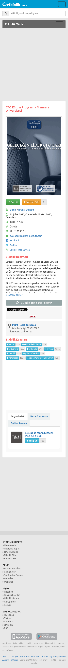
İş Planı (50, 349)
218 (41, 349)
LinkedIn (8, 625)
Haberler (8, 578)
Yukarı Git (5, 656)
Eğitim (13, 209)
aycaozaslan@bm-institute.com (26, 236)
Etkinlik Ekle (10, 555)
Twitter (13, 245)
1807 (57, 358)
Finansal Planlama (32, 344)
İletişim (15, 656)
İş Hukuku (32, 349)
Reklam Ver (10, 572)
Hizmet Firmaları (12, 568)
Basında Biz (10, 558)
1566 (57, 349)
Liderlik (11, 353)
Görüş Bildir (10, 601)
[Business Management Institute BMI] (17, 439)
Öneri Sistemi (11, 552)
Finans (11, 344)
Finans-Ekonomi (26, 209)
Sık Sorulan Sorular (13, 575)
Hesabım (8, 591)
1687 (22, 349)
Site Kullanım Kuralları (30, 656)
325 (42, 441)
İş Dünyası (13, 349)
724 (19, 353)
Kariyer (7, 605)
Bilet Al (14, 202)
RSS (6, 628)
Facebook (14, 240)
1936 (22, 358)
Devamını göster (14, 295)
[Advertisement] (34, 65)
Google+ (8, 621)
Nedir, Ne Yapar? (12, 548)
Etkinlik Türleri (15, 24)
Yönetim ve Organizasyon (41, 358)
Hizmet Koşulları (49, 656)
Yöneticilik (13, 358)
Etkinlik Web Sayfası (20, 250)
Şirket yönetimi (32, 353)
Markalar (8, 581)
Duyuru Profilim (12, 595)
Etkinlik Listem (11, 598)
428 (42, 353)
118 (44, 344)
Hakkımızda (10, 545)
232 (18, 344)
